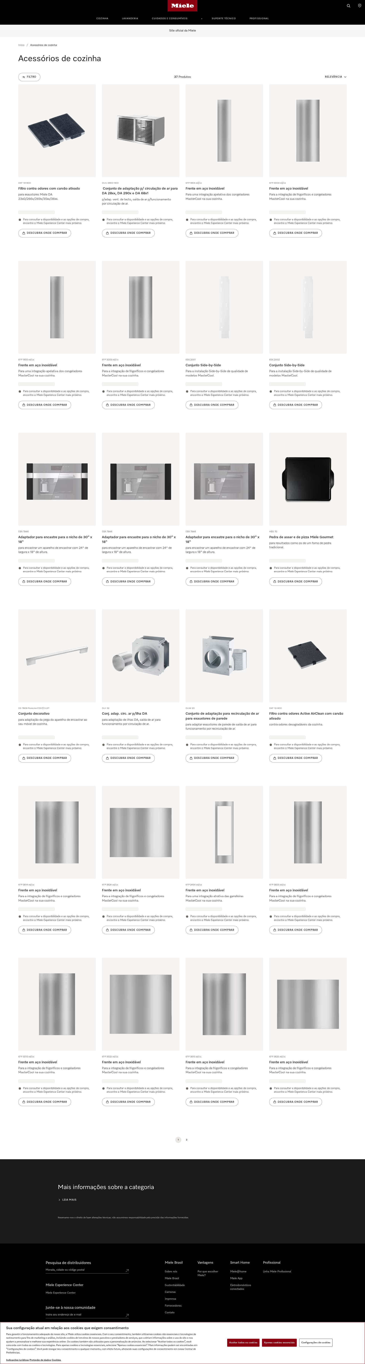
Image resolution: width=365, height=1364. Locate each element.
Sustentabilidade (175, 1285)
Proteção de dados (40, 1360)
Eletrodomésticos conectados (240, 1287)
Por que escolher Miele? (208, 1273)
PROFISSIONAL (259, 18)
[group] (57, 166)
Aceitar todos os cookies (243, 1342)
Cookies (56, 1360)
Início (21, 45)
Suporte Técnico (224, 18)
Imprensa (170, 1299)
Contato (170, 1312)
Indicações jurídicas (17, 1360)
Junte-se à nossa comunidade (70, 1308)
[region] (182, 1343)
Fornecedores (173, 1305)
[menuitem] (104, 18)
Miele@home (238, 1271)
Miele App (236, 1278)
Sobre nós (171, 1271)
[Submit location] (127, 1270)
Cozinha (102, 18)
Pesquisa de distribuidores (68, 1263)
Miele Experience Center (60, 1293)
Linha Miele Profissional (277, 1271)
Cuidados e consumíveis (170, 18)
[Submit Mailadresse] (127, 1315)
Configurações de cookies (315, 1342)
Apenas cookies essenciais (279, 1342)
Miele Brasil (172, 1278)
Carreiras (170, 1292)
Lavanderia (130, 18)
